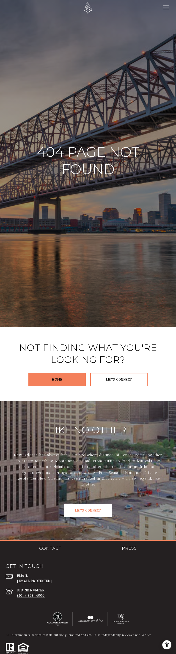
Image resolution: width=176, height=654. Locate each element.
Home (57, 379)
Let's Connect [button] (88, 510)
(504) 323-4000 (31, 595)
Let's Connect (119, 379)
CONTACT (50, 548)
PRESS (129, 548)
